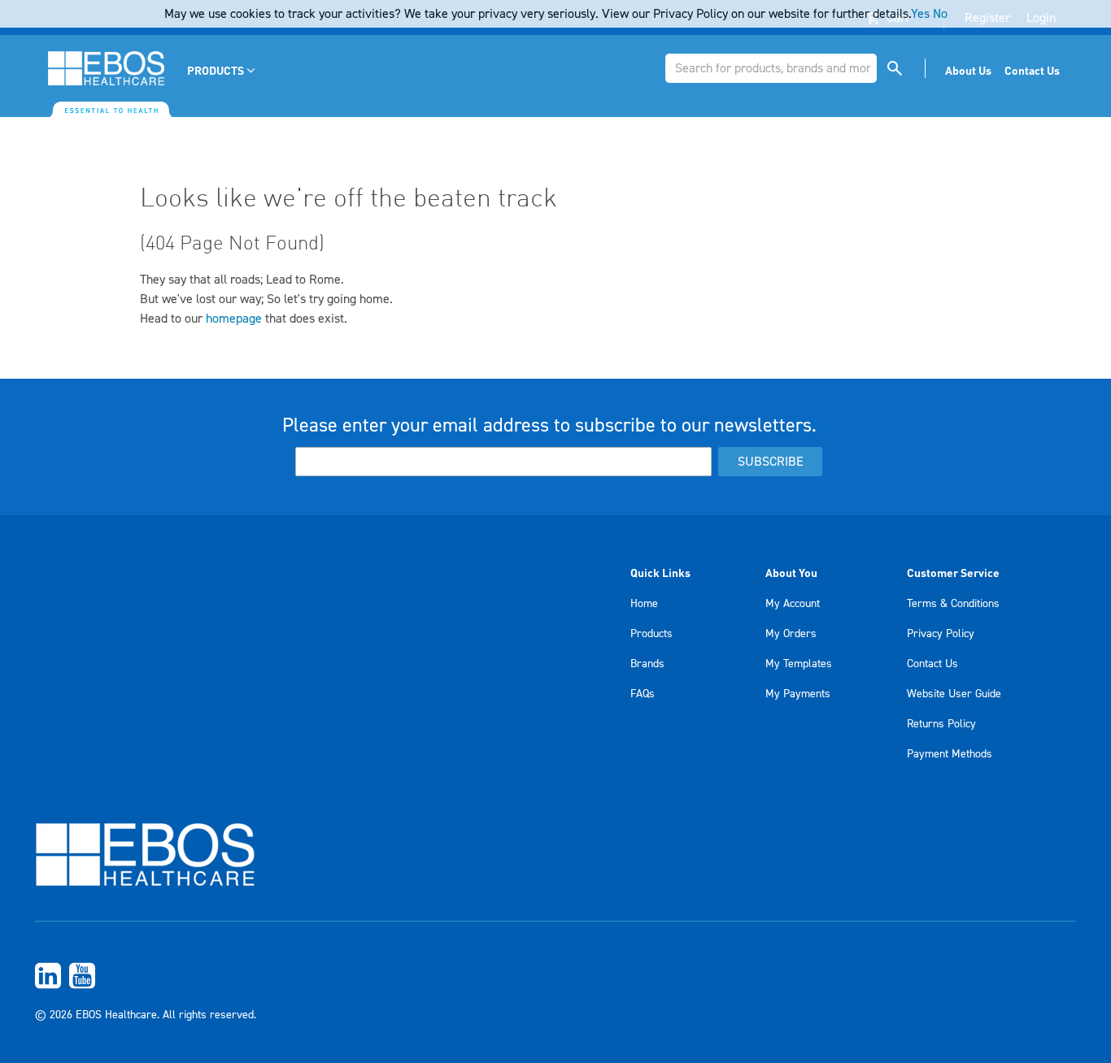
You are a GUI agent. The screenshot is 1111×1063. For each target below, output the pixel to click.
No (940, 14)
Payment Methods (949, 754)
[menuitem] (222, 70)
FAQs (642, 694)
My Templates (798, 664)
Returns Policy (941, 724)
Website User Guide (954, 694)
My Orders (791, 634)
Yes (920, 14)
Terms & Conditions (953, 604)
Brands (647, 664)
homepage (234, 318)
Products (651, 634)
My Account (792, 604)
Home (644, 604)
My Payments (797, 694)
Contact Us (932, 664)
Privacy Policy (940, 634)
